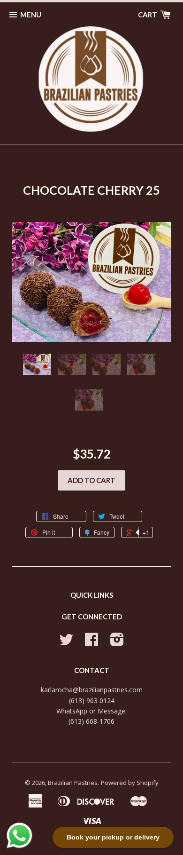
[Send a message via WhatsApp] (19, 835)
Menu (30, 14)
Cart (148, 14)
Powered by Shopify (130, 782)
